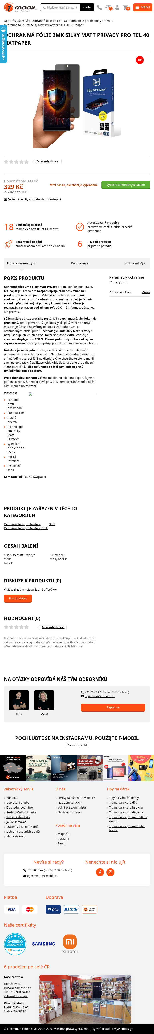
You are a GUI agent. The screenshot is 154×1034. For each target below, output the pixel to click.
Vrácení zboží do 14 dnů (22, 827)
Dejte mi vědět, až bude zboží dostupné (34, 199)
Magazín (63, 834)
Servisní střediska (18, 817)
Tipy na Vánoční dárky (124, 798)
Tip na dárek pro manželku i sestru (128, 819)
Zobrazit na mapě (16, 996)
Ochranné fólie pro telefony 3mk (26, 528)
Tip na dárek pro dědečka (126, 812)
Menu (145, 7)
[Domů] (5, 21)
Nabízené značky (69, 802)
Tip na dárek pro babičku (126, 807)
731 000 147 (107, 692)
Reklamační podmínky (21, 812)
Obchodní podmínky (20, 807)
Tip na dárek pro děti (123, 802)
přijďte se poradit (99, 246)
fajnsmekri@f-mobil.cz (100, 696)
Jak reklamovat (16, 822)
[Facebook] (100, 872)
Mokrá (146, 292)
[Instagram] (110, 872)
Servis (62, 843)
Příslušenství (19, 21)
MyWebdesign (123, 1029)
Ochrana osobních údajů (23, 831)
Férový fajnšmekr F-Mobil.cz (76, 798)
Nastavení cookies (70, 812)
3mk (107, 21)
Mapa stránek (15, 836)
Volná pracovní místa (72, 807)
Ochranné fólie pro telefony (82, 21)
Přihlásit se (75, 646)
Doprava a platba (17, 802)
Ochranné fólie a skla (46, 21)
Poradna (63, 838)
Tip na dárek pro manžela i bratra (127, 828)
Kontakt (11, 798)
